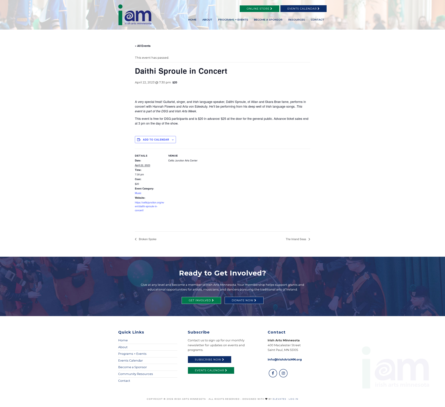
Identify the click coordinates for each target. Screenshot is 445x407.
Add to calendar (156, 139)
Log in (293, 399)
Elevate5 (279, 399)
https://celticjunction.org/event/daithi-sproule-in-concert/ (149, 206)
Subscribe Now (208, 359)
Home (123, 340)
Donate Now (243, 300)
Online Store (258, 8)
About (123, 347)
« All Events (143, 46)
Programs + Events (132, 353)
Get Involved (200, 300)
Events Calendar (302, 8)
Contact (124, 380)
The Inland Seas (296, 239)
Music (138, 193)
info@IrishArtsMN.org (285, 359)
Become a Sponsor (132, 367)
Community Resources (135, 374)
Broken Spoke (147, 239)
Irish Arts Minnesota (144, 14)
